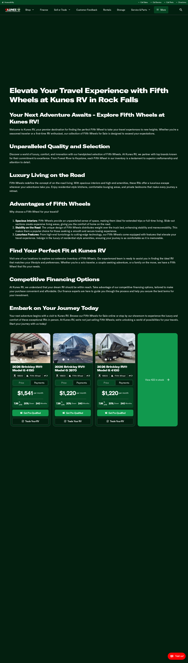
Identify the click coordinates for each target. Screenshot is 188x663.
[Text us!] (176, 657)
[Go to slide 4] (35, 359)
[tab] (21, 383)
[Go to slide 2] (26, 359)
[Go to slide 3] (30, 359)
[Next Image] (46, 348)
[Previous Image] (14, 348)
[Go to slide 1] (21, 359)
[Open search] (181, 9)
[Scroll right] (47, 375)
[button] (13, 348)
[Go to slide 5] (40, 359)
